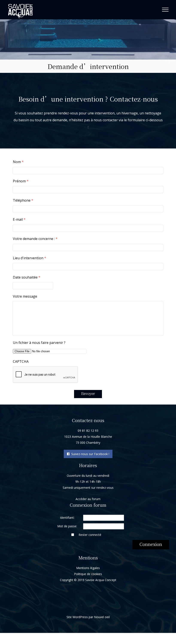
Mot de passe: (67, 526)
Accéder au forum (88, 499)
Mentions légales (88, 568)
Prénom (21, 181)
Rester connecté (90, 535)
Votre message (25, 296)
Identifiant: (67, 518)
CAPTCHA (21, 361)
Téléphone (23, 200)
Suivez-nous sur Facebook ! (89, 454)
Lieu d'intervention (29, 258)
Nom (18, 162)
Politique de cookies (88, 574)
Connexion (151, 544)
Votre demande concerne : (35, 239)
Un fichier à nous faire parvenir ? (39, 342)
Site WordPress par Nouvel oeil (88, 617)
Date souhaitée (26, 277)
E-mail (19, 219)
